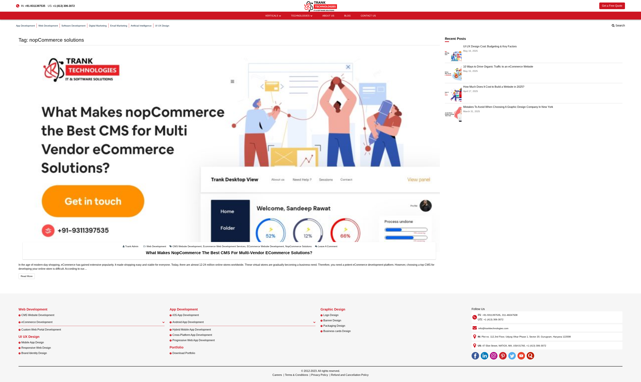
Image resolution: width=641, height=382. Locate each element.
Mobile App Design (32, 342)
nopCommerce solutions (298, 246)
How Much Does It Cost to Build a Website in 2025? (493, 86)
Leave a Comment (327, 246)
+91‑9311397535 (491, 315)
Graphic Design (332, 309)
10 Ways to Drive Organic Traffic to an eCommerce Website (498, 66)
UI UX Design (162, 25)
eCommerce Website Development (265, 246)
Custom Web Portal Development (41, 329)
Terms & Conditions (296, 375)
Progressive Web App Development (193, 340)
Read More (28, 276)
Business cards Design (337, 331)
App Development (25, 25)
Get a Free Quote (612, 5)
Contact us (368, 15)
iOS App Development (185, 315)
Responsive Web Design (36, 347)
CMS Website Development (37, 315)
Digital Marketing (98, 25)
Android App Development (188, 322)
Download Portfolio (183, 353)
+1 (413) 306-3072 (64, 5)
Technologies (300, 15)
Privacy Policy (319, 375)
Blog (347, 15)
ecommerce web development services (224, 246)
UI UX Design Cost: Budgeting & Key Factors (490, 46)
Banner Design (332, 320)
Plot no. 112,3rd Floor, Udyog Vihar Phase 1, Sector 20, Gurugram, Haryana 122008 (526, 336)
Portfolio (176, 347)
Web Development (48, 25)
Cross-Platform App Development (192, 335)
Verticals (271, 15)
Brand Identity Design (34, 353)
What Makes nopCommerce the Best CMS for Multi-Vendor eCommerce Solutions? (229, 252)
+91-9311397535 (35, 5)
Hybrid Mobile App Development (191, 329)
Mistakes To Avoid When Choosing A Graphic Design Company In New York (508, 107)
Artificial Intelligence (141, 25)
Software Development (73, 25)
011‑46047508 (509, 315)
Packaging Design (334, 325)
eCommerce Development (36, 322)
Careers (277, 375)
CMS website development (187, 246)
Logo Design (331, 315)
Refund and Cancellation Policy (350, 375)
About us (328, 15)
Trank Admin (131, 246)
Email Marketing (118, 25)
